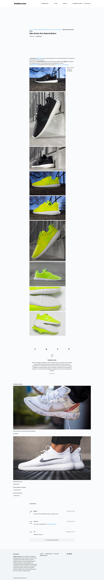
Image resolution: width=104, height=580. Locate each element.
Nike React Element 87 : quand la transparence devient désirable (24, 431)
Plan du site (56, 553)
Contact (42, 553)
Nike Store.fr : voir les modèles (61, 64)
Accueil (31, 29)
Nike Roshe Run (57, 29)
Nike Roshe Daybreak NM (17, 493)
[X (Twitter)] (46, 349)
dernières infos (45, 3)
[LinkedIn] (69, 349)
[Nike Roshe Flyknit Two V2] (52, 458)
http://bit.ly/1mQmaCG (51, 524)
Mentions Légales (43, 555)
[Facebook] (35, 349)
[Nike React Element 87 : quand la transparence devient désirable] (52, 407)
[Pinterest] (57, 349)
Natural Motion (39, 58)
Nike (52, 29)
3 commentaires (38, 36)
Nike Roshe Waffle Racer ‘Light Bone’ (19, 487)
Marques (65, 3)
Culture (55, 3)
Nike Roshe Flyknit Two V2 (17, 481)
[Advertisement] (52, 16)
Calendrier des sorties (77, 3)
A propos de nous (48, 553)
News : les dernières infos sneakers (41, 29)
